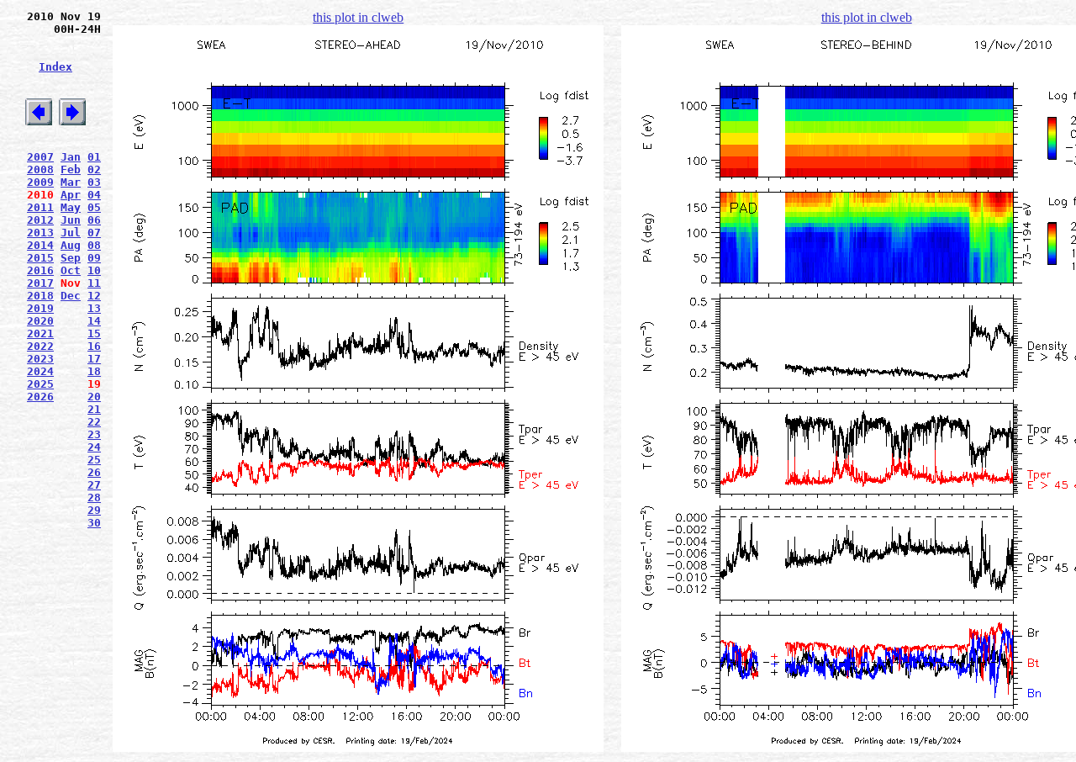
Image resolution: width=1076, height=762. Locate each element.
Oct (71, 270)
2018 (40, 295)
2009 (40, 182)
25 (94, 459)
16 (94, 346)
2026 (40, 396)
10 (94, 270)
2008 (40, 169)
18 (94, 371)
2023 (40, 358)
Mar (71, 182)
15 (94, 333)
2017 (40, 283)
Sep (71, 257)
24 (94, 447)
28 (94, 497)
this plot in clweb (358, 17)
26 (94, 472)
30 (94, 522)
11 (94, 283)
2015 (40, 257)
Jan (71, 157)
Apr (71, 194)
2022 (40, 346)
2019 (40, 308)
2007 (40, 157)
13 (94, 308)
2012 (40, 220)
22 (94, 421)
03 (94, 182)
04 (94, 194)
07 (94, 232)
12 (94, 295)
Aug (71, 245)
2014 (40, 245)
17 (94, 358)
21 (94, 409)
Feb (71, 169)
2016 (40, 270)
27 (94, 485)
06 (94, 220)
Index (55, 67)
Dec (71, 295)
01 (94, 157)
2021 (40, 333)
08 (94, 245)
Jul (71, 232)
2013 (40, 232)
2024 (40, 371)
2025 (40, 384)
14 (94, 321)
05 (94, 207)
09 (94, 257)
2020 (40, 321)
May (71, 207)
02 (94, 169)
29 (94, 510)
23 (94, 434)
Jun (71, 220)
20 (94, 396)
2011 (40, 207)
